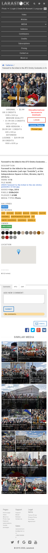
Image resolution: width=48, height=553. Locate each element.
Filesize (5, 195)
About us (24, 58)
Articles (24, 19)
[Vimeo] (29, 542)
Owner (4, 223)
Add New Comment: (13, 293)
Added (4, 190)
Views (4, 180)
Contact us (24, 53)
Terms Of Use (32, 515)
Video (24, 14)
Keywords (6, 210)
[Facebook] (18, 542)
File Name (6, 182)
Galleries (24, 29)
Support (17, 512)
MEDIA (24, 24)
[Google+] (24, 542)
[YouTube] (35, 542)
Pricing (24, 48)
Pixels (4, 192)
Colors (5, 230)
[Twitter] (12, 542)
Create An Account (24, 9)
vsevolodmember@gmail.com (19, 531)
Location (6, 244)
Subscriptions (24, 43)
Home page (6, 512)
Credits (24, 39)
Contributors (24, 34)
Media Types (8, 198)
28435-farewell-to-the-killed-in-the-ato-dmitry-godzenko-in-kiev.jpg (21, 186)
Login (13, 9)
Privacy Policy (32, 517)
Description (8, 166)
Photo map (6, 519)
